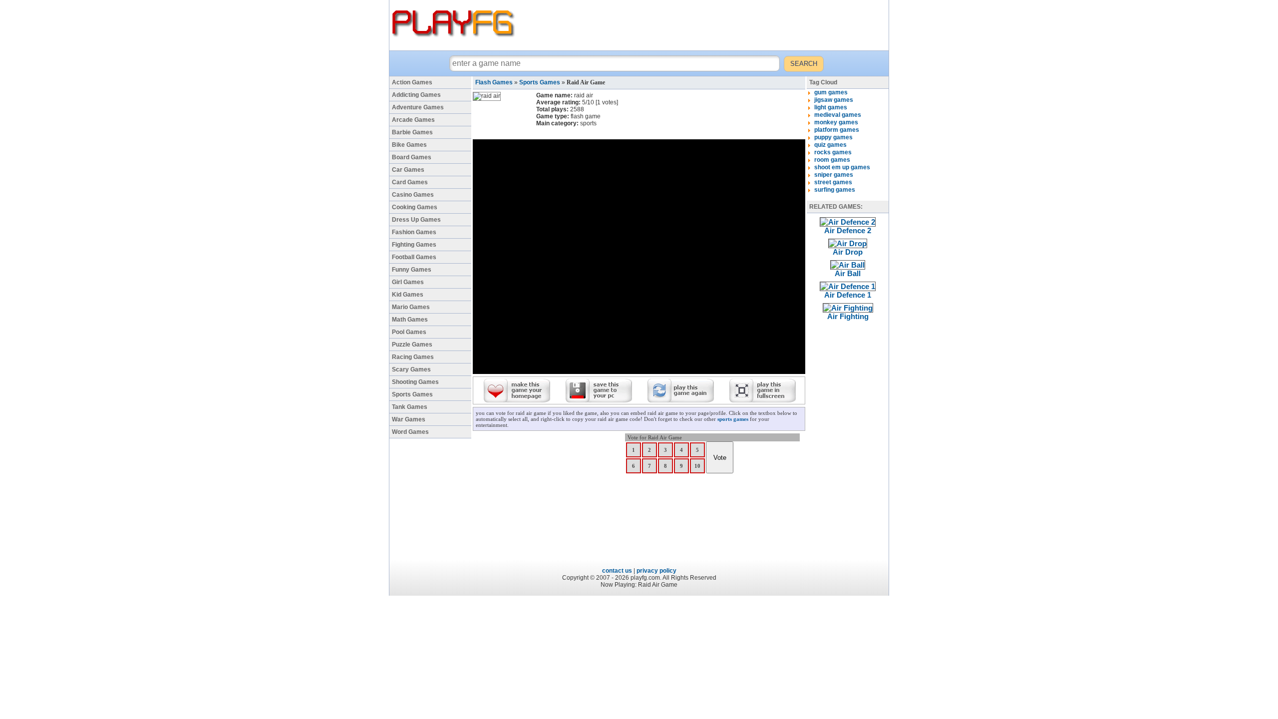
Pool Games (409, 332)
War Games (408, 419)
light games (830, 107)
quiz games (830, 144)
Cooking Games (414, 207)
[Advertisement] (703, 24)
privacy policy (656, 570)
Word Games (410, 431)
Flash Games (494, 82)
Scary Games (411, 369)
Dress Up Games (416, 219)
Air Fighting (848, 316)
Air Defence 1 (847, 295)
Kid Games (407, 294)
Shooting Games (415, 381)
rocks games (833, 152)
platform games (836, 129)
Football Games (414, 257)
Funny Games (411, 269)
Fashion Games (414, 232)
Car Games (408, 169)
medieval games (837, 114)
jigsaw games (833, 99)
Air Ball (848, 273)
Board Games (411, 157)
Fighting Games (414, 244)
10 (697, 466)
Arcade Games (413, 119)
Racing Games (413, 357)
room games (832, 159)
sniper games (833, 174)
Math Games (410, 319)
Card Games (410, 182)
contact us (617, 570)
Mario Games (411, 307)
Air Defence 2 (847, 230)
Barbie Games (412, 132)
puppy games (833, 137)
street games (833, 182)
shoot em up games (842, 167)
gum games (831, 92)
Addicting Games (416, 94)
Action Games (412, 82)
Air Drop (848, 252)
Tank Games (409, 406)
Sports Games (412, 394)
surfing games (834, 189)
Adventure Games (418, 107)
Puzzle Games (412, 344)
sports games (732, 419)
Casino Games (413, 194)
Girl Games (408, 282)
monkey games (836, 122)
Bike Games (409, 144)
